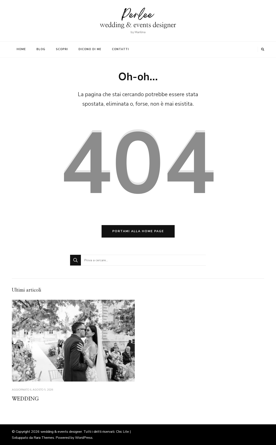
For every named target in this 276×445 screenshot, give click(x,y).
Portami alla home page (138, 231)
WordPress (84, 437)
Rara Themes (44, 437)
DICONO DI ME (89, 49)
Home (21, 49)
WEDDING (25, 399)
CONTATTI (120, 49)
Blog (40, 49)
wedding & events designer (138, 25)
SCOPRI (62, 49)
